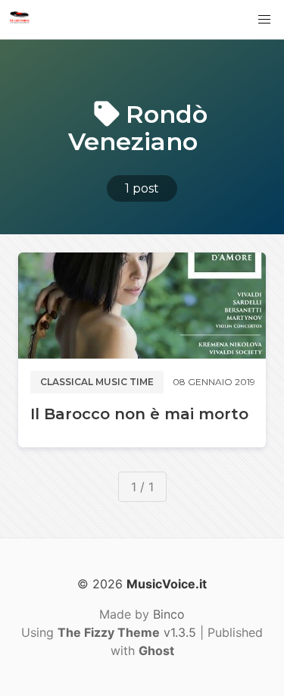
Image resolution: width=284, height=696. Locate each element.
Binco (169, 614)
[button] (264, 19)
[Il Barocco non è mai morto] (142, 305)
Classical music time (97, 381)
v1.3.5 (127, 632)
